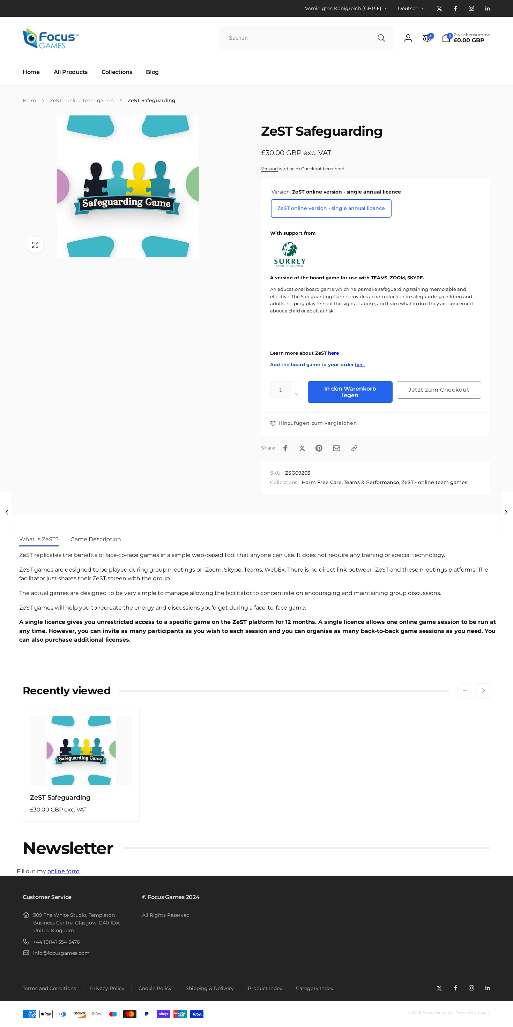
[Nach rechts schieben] (483, 691)
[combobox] (306, 38)
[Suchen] (381, 38)
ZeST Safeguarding (60, 797)
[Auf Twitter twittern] (302, 448)
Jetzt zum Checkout (439, 389)
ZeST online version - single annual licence (331, 208)
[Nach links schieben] (465, 691)
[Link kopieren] (354, 448)
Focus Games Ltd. (438, 1012)
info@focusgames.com (61, 953)
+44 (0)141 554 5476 (56, 942)
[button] (466, 38)
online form (63, 871)
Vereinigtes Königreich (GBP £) (343, 8)
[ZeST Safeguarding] (81, 772)
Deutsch (408, 8)
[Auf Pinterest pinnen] (318, 448)
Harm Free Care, (322, 482)
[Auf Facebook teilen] (285, 448)
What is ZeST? (39, 539)
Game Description (95, 539)
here (333, 353)
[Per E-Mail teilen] (336, 448)
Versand (269, 168)
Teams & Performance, (372, 482)
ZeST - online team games (434, 482)
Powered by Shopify (472, 1012)
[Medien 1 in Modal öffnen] (128, 186)
